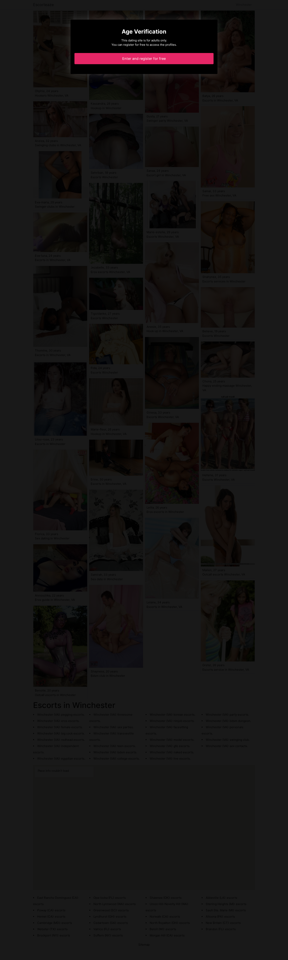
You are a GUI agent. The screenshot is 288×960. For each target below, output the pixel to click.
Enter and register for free (144, 59)
